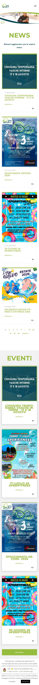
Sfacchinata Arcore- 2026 (18, 174)
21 (10, 333)
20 (33, 330)
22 (14, 333)
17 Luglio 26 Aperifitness (19, 484)
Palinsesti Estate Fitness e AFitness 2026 (18, 310)
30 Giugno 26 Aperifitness (13, 249)
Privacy (10, 676)
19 (29, 330)
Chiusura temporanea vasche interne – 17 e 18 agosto (19, 97)
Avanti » (25, 333)
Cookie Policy (19, 676)
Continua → (9, 104)
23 (18, 333)
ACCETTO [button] (25, 681)
